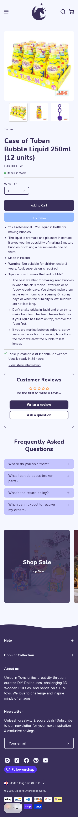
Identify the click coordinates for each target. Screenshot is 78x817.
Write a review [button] (39, 405)
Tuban (8, 129)
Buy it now (39, 218)
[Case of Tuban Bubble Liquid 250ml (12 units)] (18, 112)
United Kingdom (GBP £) (25, 783)
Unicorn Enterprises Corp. (30, 790)
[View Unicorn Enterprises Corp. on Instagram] (7, 760)
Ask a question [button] (39, 415)
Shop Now (37, 571)
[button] (63, 12)
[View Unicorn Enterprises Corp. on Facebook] (26, 760)
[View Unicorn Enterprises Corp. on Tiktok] (17, 760)
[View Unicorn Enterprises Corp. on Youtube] (45, 760)
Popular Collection (19, 655)
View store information (25, 365)
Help (8, 640)
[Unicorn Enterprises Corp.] (39, 11)
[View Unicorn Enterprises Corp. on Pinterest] (36, 760)
